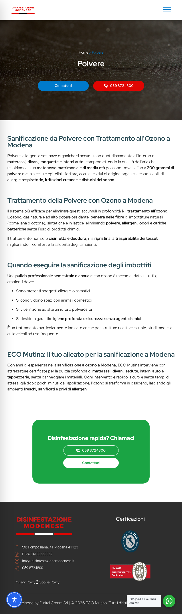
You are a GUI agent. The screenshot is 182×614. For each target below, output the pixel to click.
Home (83, 52)
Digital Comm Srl (54, 602)
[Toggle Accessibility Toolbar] (14, 599)
